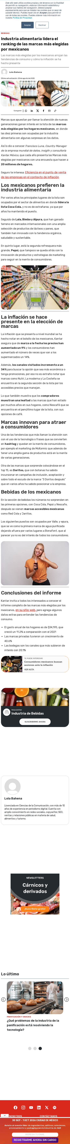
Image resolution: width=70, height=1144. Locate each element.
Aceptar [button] (27, 25)
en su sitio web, (26, 610)
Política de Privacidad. (22, 17)
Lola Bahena (15, 72)
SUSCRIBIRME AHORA (35, 722)
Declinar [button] (42, 25)
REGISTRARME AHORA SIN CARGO (35, 1140)
